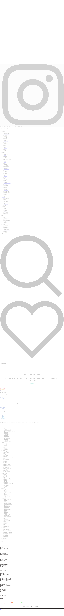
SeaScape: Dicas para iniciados (5, 564)
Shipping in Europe (3, 590)
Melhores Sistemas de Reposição (5, 585)
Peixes (1, 598)
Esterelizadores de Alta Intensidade (6, 579)
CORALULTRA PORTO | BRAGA (5, 597)
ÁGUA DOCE (2, 572)
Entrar (1, 548)
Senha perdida (6, 548)
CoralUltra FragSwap (3, 566)
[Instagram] (33, 125)
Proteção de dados (3, 559)
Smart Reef (9, 578)
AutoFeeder (6, 581)
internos (7, 574)
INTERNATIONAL (3, 589)
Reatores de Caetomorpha (4, 586)
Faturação (2, 556)
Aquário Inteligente (3, 578)
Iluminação (2, 573)
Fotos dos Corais (3, 565)
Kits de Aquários (3, 575)
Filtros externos (2, 574)
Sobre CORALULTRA (3, 570)
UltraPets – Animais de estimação (5, 567)
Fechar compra (2, 552)
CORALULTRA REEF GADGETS (5, 577)
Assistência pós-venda (4, 555)
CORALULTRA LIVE (3, 561)
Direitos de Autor (3, 560)
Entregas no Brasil (3, 592)
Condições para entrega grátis (5, 549)
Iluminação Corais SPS (4, 580)
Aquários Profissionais (4, 587)
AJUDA (1, 547)
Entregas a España (3, 595)
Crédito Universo (3, 553)
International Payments (4, 591)
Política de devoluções (4, 554)
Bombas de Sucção (3, 584)
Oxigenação (2, 581)
